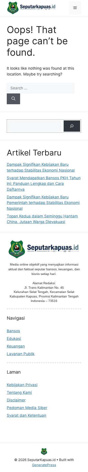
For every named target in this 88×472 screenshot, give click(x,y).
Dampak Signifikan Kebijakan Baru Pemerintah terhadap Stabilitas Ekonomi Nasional (43, 203)
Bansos (13, 331)
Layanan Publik (21, 354)
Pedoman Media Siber (27, 408)
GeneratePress (44, 465)
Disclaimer (16, 400)
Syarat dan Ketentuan (26, 415)
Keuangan (16, 346)
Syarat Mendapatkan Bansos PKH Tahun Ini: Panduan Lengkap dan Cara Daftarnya (44, 184)
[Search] (13, 98)
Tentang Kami (19, 392)
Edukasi (14, 338)
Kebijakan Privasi (22, 385)
